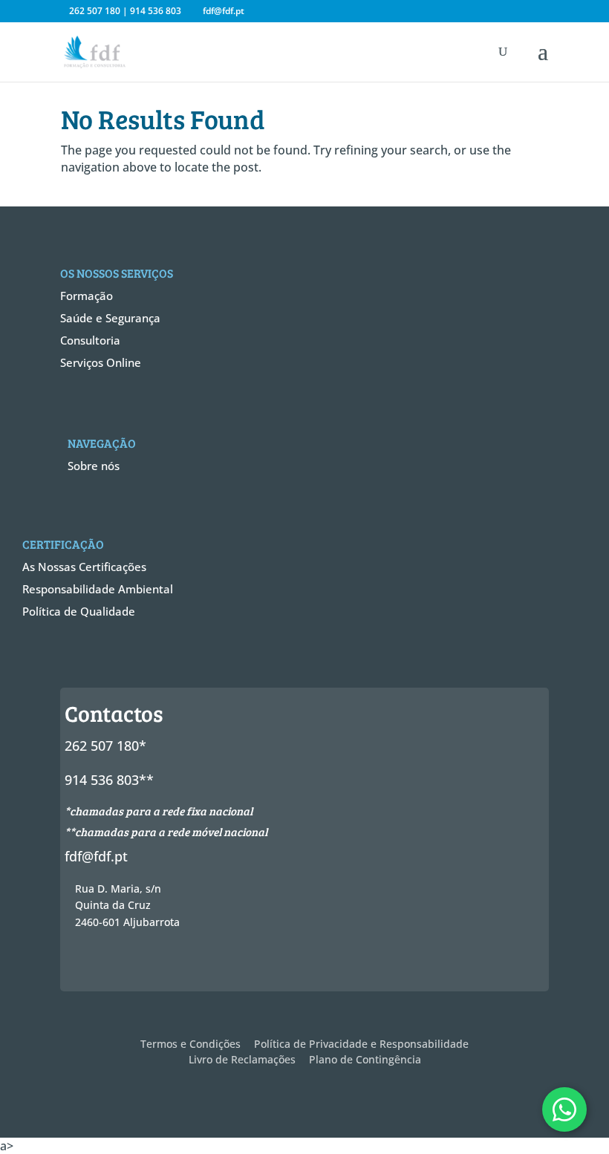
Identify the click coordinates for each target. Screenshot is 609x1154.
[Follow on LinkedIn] (165, 963)
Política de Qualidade (78, 611)
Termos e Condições (190, 1044)
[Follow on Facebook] (85, 963)
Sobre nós (94, 465)
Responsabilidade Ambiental (97, 588)
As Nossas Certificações (84, 566)
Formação (86, 295)
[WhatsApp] (564, 1109)
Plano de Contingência (365, 1059)
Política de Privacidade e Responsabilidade (361, 1044)
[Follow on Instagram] (138, 963)
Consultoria (90, 340)
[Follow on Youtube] (192, 963)
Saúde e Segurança (110, 317)
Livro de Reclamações (242, 1059)
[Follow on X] (112, 963)
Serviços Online (100, 362)
